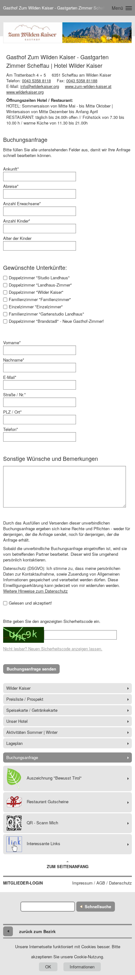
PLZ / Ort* (12, 412)
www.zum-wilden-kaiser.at (88, 86)
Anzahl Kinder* (16, 221)
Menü (117, 8)
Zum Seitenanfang (68, 866)
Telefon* (10, 429)
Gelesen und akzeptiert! (30, 603)
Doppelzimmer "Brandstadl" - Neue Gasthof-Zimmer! (56, 321)
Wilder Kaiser (18, 688)
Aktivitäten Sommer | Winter (31, 732)
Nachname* (13, 360)
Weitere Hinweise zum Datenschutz (35, 591)
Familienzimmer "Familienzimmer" (40, 299)
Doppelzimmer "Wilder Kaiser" (36, 292)
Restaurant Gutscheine (47, 801)
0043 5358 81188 (81, 81)
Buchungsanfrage (22, 757)
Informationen (82, 967)
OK (48, 967)
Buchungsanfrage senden (31, 669)
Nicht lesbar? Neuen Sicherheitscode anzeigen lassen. (52, 649)
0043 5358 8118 (36, 81)
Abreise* (11, 186)
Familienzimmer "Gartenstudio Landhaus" (46, 314)
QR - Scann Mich (42, 823)
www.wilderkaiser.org (25, 92)
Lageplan (14, 743)
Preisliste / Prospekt (24, 699)
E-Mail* (9, 377)
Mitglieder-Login (23, 883)
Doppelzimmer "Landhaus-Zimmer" (40, 285)
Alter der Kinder (17, 238)
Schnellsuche (98, 906)
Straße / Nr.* (14, 395)
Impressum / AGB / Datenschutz (102, 883)
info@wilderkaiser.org (39, 86)
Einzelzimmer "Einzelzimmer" (36, 307)
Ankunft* (11, 169)
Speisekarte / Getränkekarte (31, 710)
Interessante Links (43, 843)
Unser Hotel (17, 721)
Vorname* (12, 342)
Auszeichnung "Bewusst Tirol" (54, 778)
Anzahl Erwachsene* (22, 203)
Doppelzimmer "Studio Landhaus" (39, 278)
